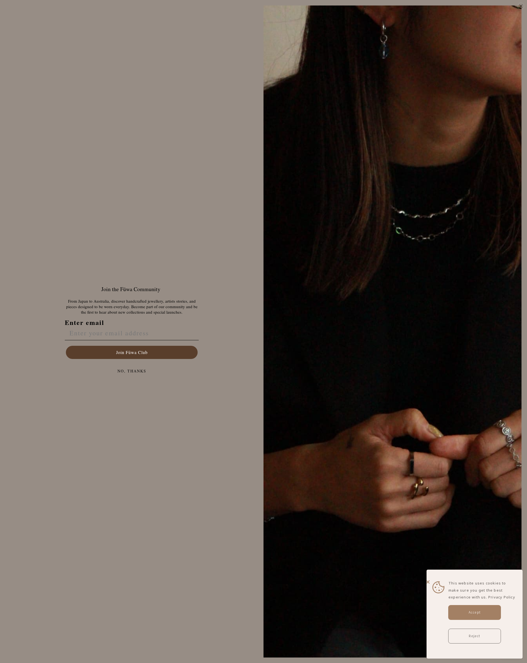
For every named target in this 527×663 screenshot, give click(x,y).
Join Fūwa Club (132, 352)
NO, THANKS (131, 371)
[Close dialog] (521, 6)
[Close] (473, 578)
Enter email (84, 322)
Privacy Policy (501, 597)
